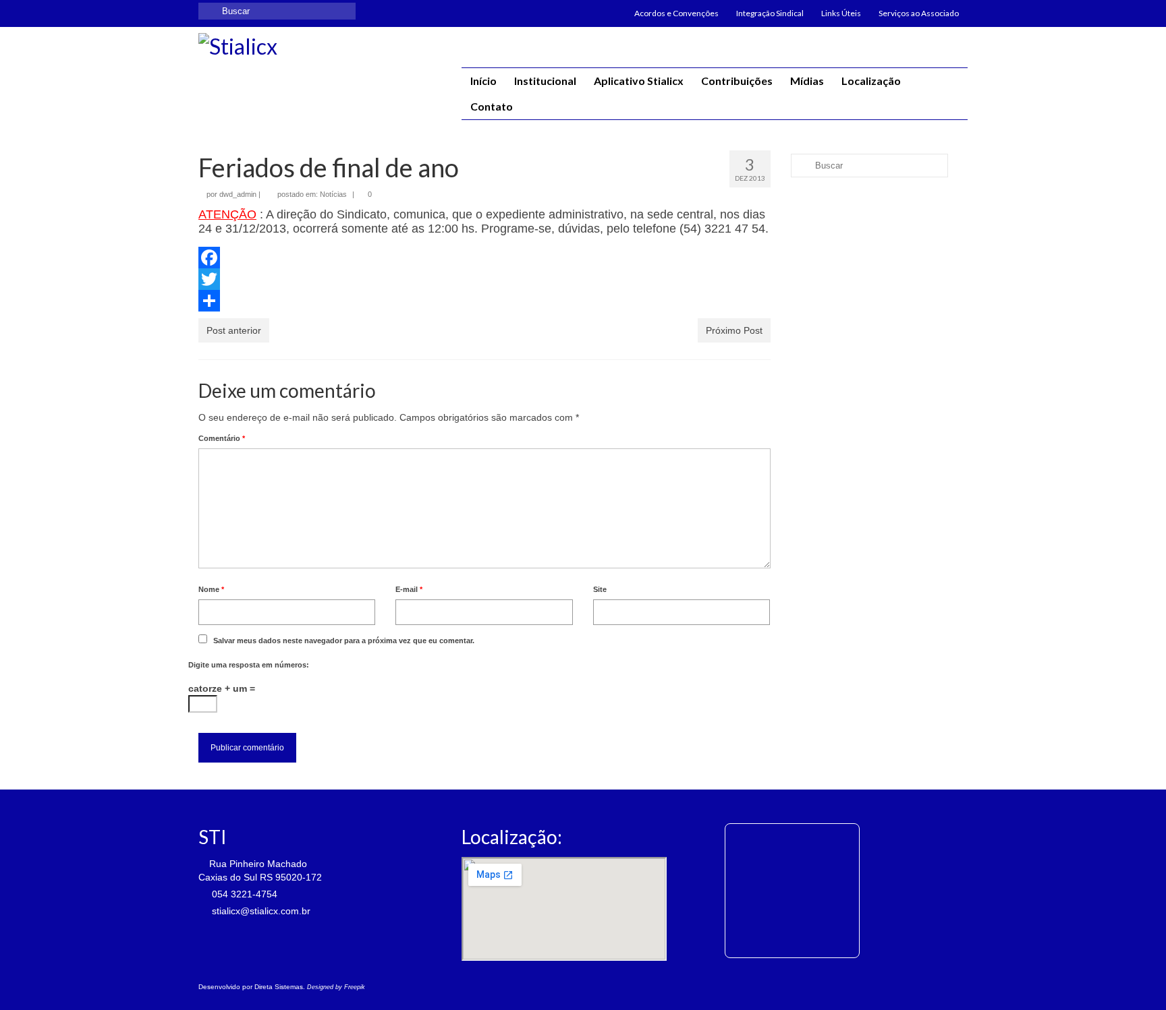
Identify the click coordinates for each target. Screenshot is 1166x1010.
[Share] (484, 300)
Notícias (333, 194)
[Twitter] (484, 279)
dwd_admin (237, 194)
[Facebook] (484, 257)
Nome (211, 589)
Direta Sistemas (278, 986)
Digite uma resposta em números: (248, 665)
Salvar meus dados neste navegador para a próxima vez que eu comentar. (343, 640)
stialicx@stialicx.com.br (259, 910)
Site (600, 589)
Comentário (221, 438)
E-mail (408, 589)
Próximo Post (734, 330)
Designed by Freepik (336, 987)
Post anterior (233, 330)
